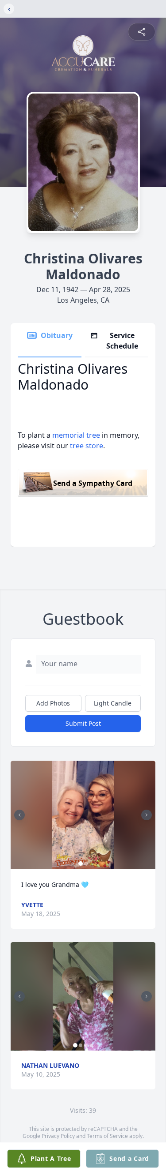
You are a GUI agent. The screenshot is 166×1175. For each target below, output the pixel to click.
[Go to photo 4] (91, 1045)
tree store (86, 445)
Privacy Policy (58, 1136)
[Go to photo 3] (86, 1045)
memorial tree (76, 435)
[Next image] (146, 815)
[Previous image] (19, 815)
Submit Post (83, 723)
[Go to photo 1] (80, 863)
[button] (82, 815)
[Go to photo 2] (86, 863)
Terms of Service (107, 1136)
